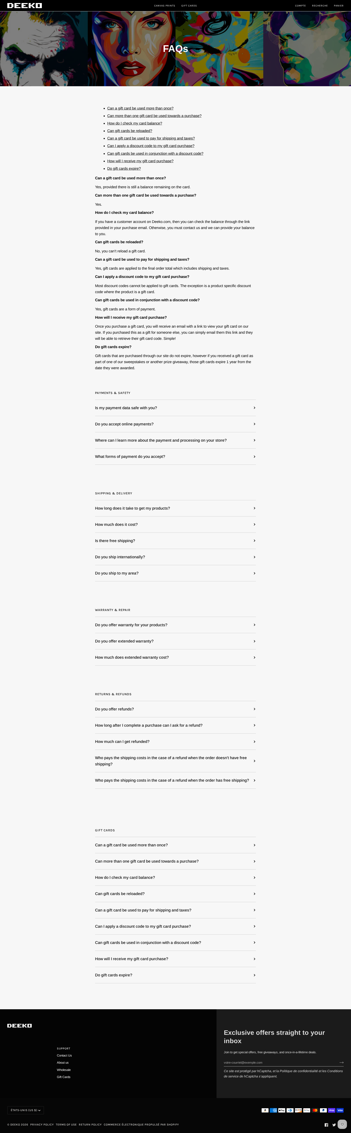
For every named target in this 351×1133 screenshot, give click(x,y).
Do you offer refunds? (114, 709)
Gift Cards (63, 1077)
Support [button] (63, 1048)
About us (63, 1062)
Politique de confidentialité (299, 1071)
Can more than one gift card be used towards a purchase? (154, 115)
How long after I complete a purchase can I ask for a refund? (149, 725)
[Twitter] (334, 1125)
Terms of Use (66, 1124)
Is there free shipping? (115, 540)
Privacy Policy (42, 1124)
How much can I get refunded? (122, 741)
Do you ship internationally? (120, 557)
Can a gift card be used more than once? (140, 108)
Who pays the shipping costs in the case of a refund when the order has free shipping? (172, 780)
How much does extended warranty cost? (132, 657)
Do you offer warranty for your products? (131, 625)
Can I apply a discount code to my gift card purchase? (150, 146)
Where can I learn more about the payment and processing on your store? (161, 440)
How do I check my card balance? (134, 123)
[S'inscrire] (338, 1062)
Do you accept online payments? (124, 424)
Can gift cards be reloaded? (129, 131)
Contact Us (64, 1055)
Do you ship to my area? (117, 573)
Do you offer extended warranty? (124, 641)
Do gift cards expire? (124, 168)
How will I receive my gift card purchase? (140, 161)
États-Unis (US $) (24, 1110)
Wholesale (64, 1070)
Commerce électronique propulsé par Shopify (141, 1124)
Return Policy (90, 1124)
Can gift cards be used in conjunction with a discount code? (155, 153)
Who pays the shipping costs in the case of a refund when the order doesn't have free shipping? (171, 760)
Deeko (15, 1124)
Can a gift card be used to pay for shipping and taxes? (151, 138)
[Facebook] (326, 1125)
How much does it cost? (116, 524)
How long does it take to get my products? (132, 508)
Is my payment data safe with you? (126, 408)
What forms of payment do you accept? (130, 456)
